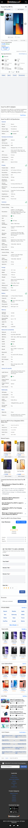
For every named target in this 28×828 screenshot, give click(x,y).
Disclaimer (14, 783)
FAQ (14, 785)
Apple (22, 611)
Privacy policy (14, 777)
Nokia (5, 618)
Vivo (5, 614)
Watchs (14, 797)
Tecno (23, 618)
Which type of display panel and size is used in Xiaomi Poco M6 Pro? (12, 513)
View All (24, 663)
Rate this (5, 585)
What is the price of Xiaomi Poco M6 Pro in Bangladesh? (13, 485)
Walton (23, 621)
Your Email (6, 561)
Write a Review (21, 522)
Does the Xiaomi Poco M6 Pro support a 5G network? (12, 503)
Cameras (14, 801)
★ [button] (4, 588)
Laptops (14, 799)
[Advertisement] (14, 91)
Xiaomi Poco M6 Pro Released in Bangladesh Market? (10, 498)
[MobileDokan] (14, 2)
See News (25, 696)
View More (24, 607)
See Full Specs (22, 53)
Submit (22, 591)
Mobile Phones (14, 793)
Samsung (14, 614)
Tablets (14, 795)
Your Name (6, 555)
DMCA (14, 781)
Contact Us (14, 786)
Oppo (14, 618)
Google (14, 621)
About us (14, 775)
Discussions (22, 75)
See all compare (22, 732)
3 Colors (18, 37)
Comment (22, 601)
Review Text (6, 574)
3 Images (11, 37)
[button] (25, 23)
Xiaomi (5, 611)
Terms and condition (14, 779)
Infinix (22, 614)
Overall (14, 75)
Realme (14, 611)
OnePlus (5, 621)
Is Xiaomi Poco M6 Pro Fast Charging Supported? (12, 508)
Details (3, 75)
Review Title (6, 567)
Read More (23, 115)
